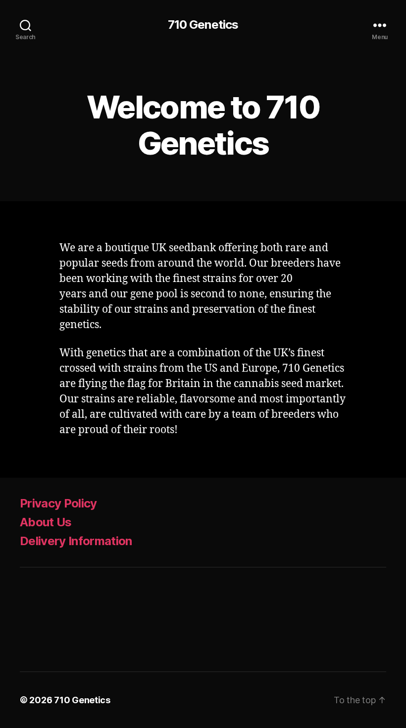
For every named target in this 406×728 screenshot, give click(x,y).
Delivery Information (76, 541)
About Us (46, 522)
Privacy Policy (58, 503)
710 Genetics (203, 25)
